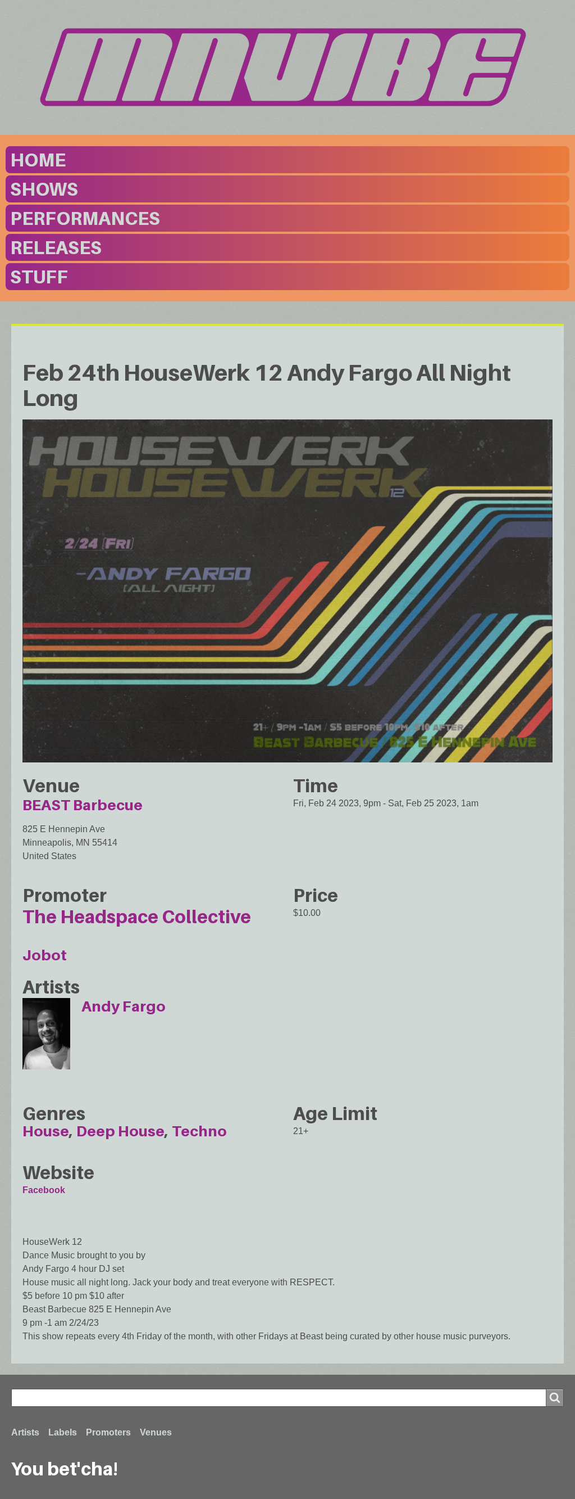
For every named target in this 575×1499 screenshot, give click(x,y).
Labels (62, 1432)
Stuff (39, 276)
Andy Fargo (123, 1006)
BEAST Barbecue (82, 805)
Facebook (43, 1190)
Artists (25, 1432)
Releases (56, 247)
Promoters (108, 1432)
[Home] (287, 67)
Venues (156, 1432)
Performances (85, 218)
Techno (199, 1131)
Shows (44, 189)
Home (38, 159)
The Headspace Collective (136, 916)
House (45, 1131)
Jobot (44, 955)
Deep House (120, 1131)
